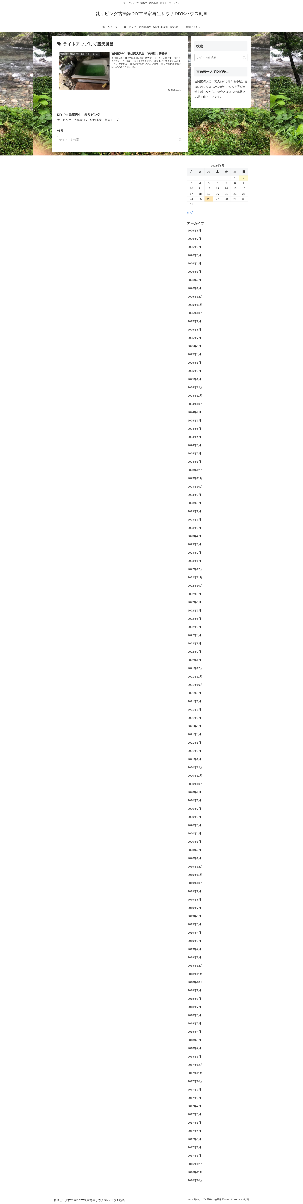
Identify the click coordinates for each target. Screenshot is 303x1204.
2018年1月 (194, 1056)
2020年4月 (194, 833)
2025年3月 (194, 362)
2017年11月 (195, 1073)
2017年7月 (194, 1106)
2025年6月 (194, 346)
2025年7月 (194, 337)
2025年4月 (194, 354)
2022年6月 (194, 618)
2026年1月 (194, 288)
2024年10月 (195, 404)
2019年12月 (195, 866)
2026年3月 (194, 271)
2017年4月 (194, 1130)
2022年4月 (194, 635)
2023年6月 (194, 519)
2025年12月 (195, 296)
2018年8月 (194, 998)
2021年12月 (195, 668)
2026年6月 (194, 246)
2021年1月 (194, 759)
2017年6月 (194, 1114)
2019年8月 (194, 899)
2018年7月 (194, 1006)
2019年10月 (195, 883)
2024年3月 (194, 445)
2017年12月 (195, 1064)
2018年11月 (195, 974)
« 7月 (190, 212)
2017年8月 (194, 1097)
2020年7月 (194, 808)
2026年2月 (194, 280)
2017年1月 (194, 1155)
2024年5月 (194, 428)
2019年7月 (194, 907)
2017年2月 (194, 1147)
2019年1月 (194, 957)
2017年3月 (194, 1139)
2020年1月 (194, 858)
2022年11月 (195, 577)
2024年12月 (195, 387)
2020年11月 (195, 775)
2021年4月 (194, 734)
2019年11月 (195, 874)
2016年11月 (195, 1172)
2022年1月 (194, 660)
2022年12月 (195, 569)
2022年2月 (194, 651)
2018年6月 (194, 1015)
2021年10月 (195, 684)
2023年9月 (194, 494)
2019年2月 (194, 949)
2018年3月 (194, 1040)
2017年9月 (194, 1089)
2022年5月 (194, 626)
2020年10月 (195, 784)
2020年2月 (194, 850)
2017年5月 (194, 1122)
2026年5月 (194, 255)
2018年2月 (194, 1048)
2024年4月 (194, 436)
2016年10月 (195, 1180)
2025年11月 (195, 304)
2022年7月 (194, 610)
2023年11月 (195, 478)
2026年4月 (194, 263)
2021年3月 (194, 742)
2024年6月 (194, 420)
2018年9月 (194, 990)
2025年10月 (195, 313)
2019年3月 (194, 940)
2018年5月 (194, 1023)
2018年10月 (195, 982)
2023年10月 (195, 486)
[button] (180, 139)
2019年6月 (194, 916)
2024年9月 (194, 412)
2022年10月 (195, 585)
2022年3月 (194, 643)
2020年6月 (194, 816)
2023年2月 (194, 552)
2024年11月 (195, 395)
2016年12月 (195, 1164)
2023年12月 (195, 470)
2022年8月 (194, 602)
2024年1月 (194, 461)
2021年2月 (194, 750)
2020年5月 (194, 825)
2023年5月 (194, 527)
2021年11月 (195, 676)
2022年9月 (194, 594)
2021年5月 (194, 726)
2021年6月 (194, 717)
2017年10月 (195, 1081)
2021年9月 (194, 693)
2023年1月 (194, 560)
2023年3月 (194, 544)
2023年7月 (194, 511)
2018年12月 (195, 965)
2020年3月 (194, 841)
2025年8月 (194, 329)
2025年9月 (194, 321)
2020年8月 (194, 800)
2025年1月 (194, 379)
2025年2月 (194, 370)
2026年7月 (194, 238)
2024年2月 (194, 453)
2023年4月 (194, 536)
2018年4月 (194, 1031)
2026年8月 (194, 230)
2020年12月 (195, 767)
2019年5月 (194, 924)
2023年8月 (194, 503)
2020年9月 (194, 792)
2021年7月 (194, 709)
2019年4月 (194, 932)
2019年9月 (194, 891)
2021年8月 (194, 701)
